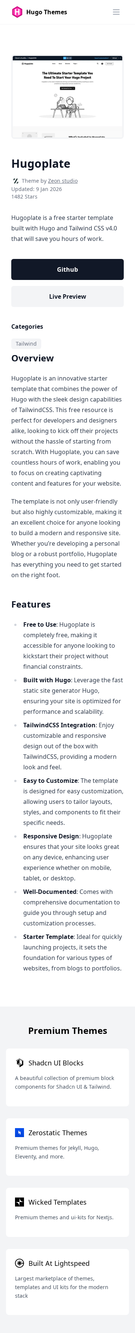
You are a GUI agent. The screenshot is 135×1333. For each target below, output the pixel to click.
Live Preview (67, 296)
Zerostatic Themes (57, 1132)
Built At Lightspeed (59, 1263)
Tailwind (26, 343)
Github (67, 269)
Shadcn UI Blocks (56, 1062)
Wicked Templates (57, 1202)
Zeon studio (63, 180)
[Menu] (116, 12)
